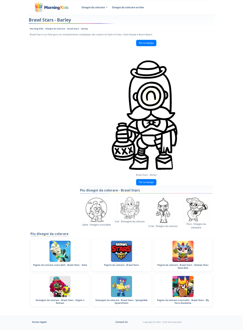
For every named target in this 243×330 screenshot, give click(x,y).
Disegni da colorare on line (128, 7)
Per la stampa (146, 42)
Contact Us (121, 322)
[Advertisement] (53, 81)
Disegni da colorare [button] (93, 7)
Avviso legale (39, 322)
